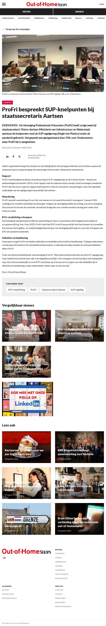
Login (101, 4)
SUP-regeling (77, 289)
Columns (101, 18)
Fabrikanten (39, 18)
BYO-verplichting (16, 289)
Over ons (59, 590)
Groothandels (24, 18)
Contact (59, 594)
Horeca (78, 18)
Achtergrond (61, 578)
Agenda (5, 590)
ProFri (34, 289)
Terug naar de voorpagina (17, 29)
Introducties (8, 594)
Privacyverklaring (63, 606)
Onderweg (52, 18)
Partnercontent (9, 598)
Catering (89, 18)
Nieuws (26, 11)
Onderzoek (66, 18)
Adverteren (60, 598)
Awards (79, 11)
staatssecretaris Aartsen (53, 289)
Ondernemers (8, 18)
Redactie (6, 147)
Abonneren (60, 602)
